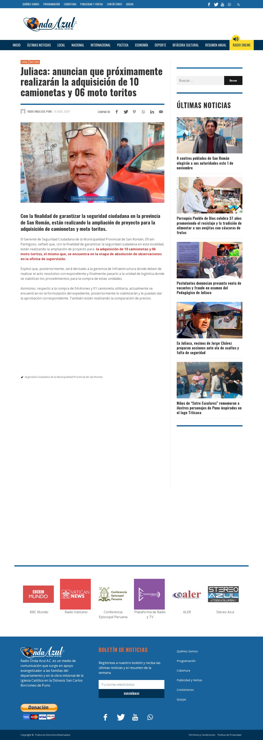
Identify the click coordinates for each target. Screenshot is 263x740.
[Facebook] (209, 4)
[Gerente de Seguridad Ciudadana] (92, 162)
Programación (186, 661)
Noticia (34, 62)
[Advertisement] (161, 23)
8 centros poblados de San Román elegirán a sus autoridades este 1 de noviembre (205, 162)
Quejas (181, 699)
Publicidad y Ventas (189, 680)
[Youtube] (222, 4)
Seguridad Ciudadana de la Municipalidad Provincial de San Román (64, 377)
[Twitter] (216, 4)
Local (25, 62)
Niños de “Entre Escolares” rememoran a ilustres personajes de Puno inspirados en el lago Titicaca (209, 407)
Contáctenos (185, 690)
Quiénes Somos (187, 651)
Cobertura (183, 670)
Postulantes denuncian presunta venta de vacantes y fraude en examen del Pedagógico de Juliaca (209, 287)
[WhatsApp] (229, 4)
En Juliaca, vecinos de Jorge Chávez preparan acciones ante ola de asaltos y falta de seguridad (208, 347)
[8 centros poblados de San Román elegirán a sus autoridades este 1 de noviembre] (203, 135)
